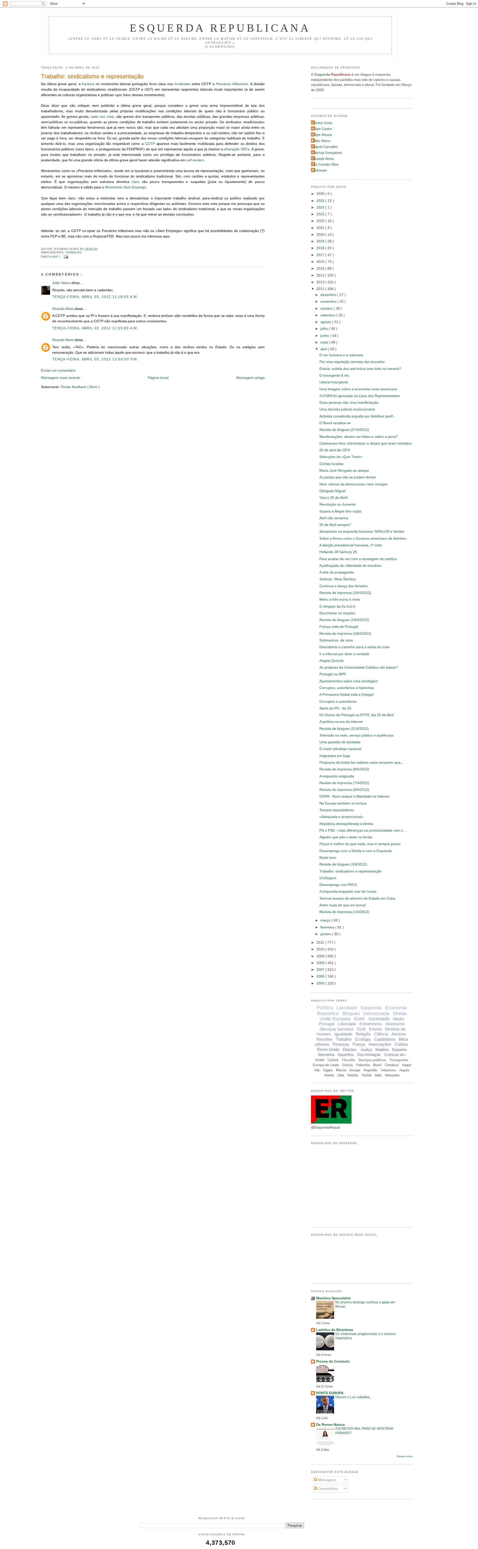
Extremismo (370, 1024)
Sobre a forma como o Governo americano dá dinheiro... (364, 538)
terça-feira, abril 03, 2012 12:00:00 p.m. (95, 359)
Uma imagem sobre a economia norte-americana (358, 389)
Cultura (401, 1044)
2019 (320, 241)
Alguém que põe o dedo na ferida (345, 837)
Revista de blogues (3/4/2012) (343, 864)
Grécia (347, 1065)
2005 (320, 983)
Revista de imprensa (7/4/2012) (344, 783)
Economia (396, 1007)
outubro (327, 308)
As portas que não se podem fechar (347, 477)
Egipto (328, 1070)
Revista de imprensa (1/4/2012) (344, 912)
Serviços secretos (337, 1029)
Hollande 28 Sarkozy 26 (338, 552)
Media (398, 1019)
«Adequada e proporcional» (341, 817)
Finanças (341, 1044)
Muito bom (327, 858)
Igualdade (343, 1034)
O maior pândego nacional (340, 749)
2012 (320, 289)
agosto (326, 322)
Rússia (341, 1070)
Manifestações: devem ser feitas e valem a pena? (358, 437)
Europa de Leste (326, 1065)
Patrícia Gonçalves (327, 153)
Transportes (398, 1060)
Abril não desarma (333, 518)
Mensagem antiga (250, 378)
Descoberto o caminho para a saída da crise (354, 647)
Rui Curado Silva (325, 164)
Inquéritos (346, 1054)
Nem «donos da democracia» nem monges (353, 484)
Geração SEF (236, 149)
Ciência (381, 1034)
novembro (328, 301)
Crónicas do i (395, 1054)
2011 (320, 942)
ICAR (359, 1018)
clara (135, 182)
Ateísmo (399, 1034)
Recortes (324, 1039)
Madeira (382, 1049)
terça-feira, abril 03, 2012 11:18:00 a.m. (95, 297)
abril (324, 349)
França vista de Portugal (338, 627)
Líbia (340, 1075)
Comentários (327, 1489)
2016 (320, 262)
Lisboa (333, 1060)
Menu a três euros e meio (339, 599)
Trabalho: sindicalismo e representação (92, 76)
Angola (404, 1070)
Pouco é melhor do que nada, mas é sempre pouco (360, 844)
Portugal (326, 1024)
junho (325, 336)
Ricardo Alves (63, 309)
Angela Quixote (331, 661)
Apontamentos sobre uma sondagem (348, 681)
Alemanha (326, 1054)
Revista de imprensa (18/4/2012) (345, 633)
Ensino (375, 1029)
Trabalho (73, 252)
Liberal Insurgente (333, 382)
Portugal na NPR (332, 674)
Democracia (376, 1013)
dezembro (328, 295)
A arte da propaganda (336, 572)
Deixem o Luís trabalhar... (353, 1397)
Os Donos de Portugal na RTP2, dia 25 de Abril (356, 715)
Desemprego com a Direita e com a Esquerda (355, 851)
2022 (320, 221)
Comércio (392, 1065)
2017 (320, 255)
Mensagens (326, 1480)
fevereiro (327, 927)
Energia (355, 1070)
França (359, 1044)
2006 (320, 976)
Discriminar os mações (337, 613)
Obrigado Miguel (332, 491)
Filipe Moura (322, 135)
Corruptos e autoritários (338, 701)
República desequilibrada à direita (346, 824)
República (328, 1013)
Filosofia (348, 1060)
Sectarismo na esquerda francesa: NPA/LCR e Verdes (361, 531)
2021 (320, 228)
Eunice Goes (322, 123)
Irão (317, 1070)
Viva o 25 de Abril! (333, 498)
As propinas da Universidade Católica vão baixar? (358, 667)
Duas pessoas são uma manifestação (349, 402)
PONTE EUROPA (330, 1393)
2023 (320, 214)
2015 (320, 268)
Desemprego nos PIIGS (338, 885)
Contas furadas (331, 464)
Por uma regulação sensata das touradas (352, 362)
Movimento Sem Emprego (125, 187)
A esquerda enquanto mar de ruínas (347, 891)
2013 (320, 282)
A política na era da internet (341, 722)
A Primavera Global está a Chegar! (346, 694)
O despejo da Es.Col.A (337, 606)
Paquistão (370, 1070)
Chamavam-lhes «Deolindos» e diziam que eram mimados (365, 443)
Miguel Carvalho (325, 147)
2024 (320, 207)
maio (324, 342)
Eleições (350, 1049)
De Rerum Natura (330, 1425)
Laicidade (346, 1007)
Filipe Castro (322, 129)
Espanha (399, 1049)
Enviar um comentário (58, 370)
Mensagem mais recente (60, 378)
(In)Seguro (327, 878)
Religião (363, 1034)
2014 (320, 275)
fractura (88, 84)
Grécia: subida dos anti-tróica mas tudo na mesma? (360, 369)
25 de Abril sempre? (335, 525)
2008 (320, 963)
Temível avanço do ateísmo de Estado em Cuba (357, 898)
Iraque (406, 1065)
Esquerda (371, 1007)
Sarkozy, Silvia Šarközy (337, 579)
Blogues (351, 1013)
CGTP (150, 144)
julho (324, 329)
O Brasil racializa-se (335, 423)
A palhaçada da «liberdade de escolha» (350, 566)
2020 (320, 234)
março (325, 920)
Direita (400, 1013)
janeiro (326, 934)
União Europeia (335, 1018)
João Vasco (61, 283)
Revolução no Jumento (337, 504)
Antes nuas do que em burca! (342, 905)
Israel (319, 1060)
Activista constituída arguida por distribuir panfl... (357, 416)
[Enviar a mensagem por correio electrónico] (65, 256)
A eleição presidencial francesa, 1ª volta (350, 545)
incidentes (182, 84)
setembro (328, 315)
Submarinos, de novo (336, 640)
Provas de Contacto (333, 1361)
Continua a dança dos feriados (343, 586)
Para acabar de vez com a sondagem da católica (358, 559)
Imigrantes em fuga (334, 756)
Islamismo (395, 1024)
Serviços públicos (372, 1060)
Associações (379, 1044)
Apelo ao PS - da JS (335, 708)
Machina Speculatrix (333, 1298)
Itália (378, 1075)
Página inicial (158, 378)
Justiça (366, 1049)
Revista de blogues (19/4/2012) (344, 620)
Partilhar (50, 256)
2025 (320, 201)
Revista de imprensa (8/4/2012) (344, 769)
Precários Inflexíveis (232, 84)
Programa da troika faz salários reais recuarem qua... (361, 762)
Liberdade (347, 1024)
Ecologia (363, 1039)
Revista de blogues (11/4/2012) (344, 729)
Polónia (353, 1075)
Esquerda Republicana (220, 28)
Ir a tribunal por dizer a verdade (344, 654)
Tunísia (366, 1075)
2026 (320, 194)
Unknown (319, 170)
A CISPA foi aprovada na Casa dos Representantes (359, 396)
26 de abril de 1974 (334, 450)
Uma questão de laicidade (339, 742)
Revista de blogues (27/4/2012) (344, 430)
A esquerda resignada (336, 776)
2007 (320, 970)
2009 (320, 956)
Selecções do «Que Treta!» (340, 457)
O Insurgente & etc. (334, 375)
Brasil (377, 1065)
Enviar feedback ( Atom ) (80, 387)
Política (325, 1007)
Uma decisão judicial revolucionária (347, 409)
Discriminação (369, 1054)
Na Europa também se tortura (342, 803)
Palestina (363, 1065)
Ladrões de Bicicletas (334, 1330)
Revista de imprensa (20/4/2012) (345, 593)
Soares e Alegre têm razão (340, 511)
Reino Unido (328, 1049)
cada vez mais (102, 116)
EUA (361, 1029)
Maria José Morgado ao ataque (344, 470)
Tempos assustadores (336, 810)
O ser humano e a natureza (341, 355)
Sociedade (378, 1018)
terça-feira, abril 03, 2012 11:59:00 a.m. (95, 328)
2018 (320, 248)
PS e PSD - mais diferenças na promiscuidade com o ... (363, 830)
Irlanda (329, 1075)
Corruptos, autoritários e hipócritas (346, 688)
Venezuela (392, 1075)
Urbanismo (388, 1070)
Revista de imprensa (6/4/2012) (344, 790)
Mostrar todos (405, 1456)
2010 (320, 949)
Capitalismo (384, 1039)
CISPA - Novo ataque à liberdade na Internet (354, 796)
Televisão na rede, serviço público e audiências (356, 735)
